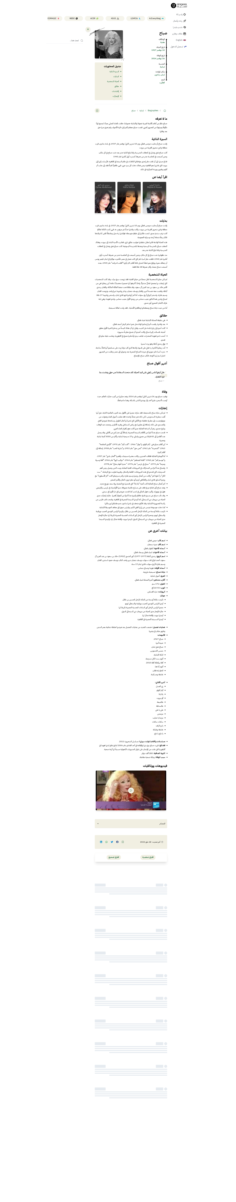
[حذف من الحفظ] (97, 110)
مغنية (162, 42)
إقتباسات (115, 91)
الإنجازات (116, 96)
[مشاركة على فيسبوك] (117, 842)
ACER (92, 18)
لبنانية (162, 66)
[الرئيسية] (164, 110)
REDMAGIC (51, 18)
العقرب (162, 82)
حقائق (116, 86)
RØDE (72, 18)
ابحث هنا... (74, 40)
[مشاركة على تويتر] (112, 842)
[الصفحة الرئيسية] (179, 5)
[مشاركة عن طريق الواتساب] (106, 842)
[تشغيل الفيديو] (131, 790)
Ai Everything (155, 18)
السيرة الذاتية (114, 71)
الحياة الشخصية (113, 81)
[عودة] (88, 29)
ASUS (113, 18)
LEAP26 (134, 18)
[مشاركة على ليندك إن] (101, 842)
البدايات (116, 76)
